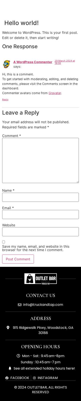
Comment (11, 135)
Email (8, 208)
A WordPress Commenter (32, 62)
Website (8, 225)
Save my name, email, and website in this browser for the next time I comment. (35, 248)
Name (8, 190)
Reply (5, 99)
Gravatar (55, 93)
